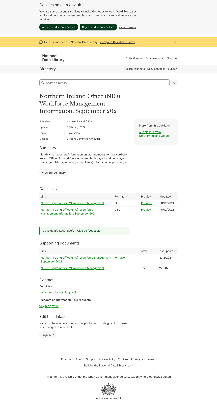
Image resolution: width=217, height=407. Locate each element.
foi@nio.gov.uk (49, 306)
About (79, 359)
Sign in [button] (46, 335)
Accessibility (107, 359)
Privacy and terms (142, 359)
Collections (132, 58)
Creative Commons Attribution (84, 138)
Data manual (152, 58)
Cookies (123, 359)
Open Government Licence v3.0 (108, 376)
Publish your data (134, 68)
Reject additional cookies (98, 27)
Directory (172, 58)
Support (173, 68)
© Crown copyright (108, 398)
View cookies (127, 27)
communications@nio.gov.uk (58, 292)
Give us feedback (88, 230)
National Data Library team (116, 365)
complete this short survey (117, 42)
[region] (108, 205)
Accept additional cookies (58, 27)
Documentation (156, 68)
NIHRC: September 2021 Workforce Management (72, 203)
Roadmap (67, 359)
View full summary (54, 172)
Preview (146, 203)
